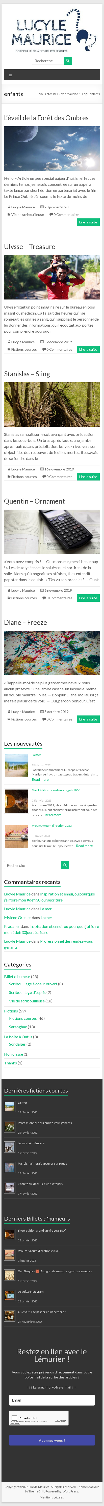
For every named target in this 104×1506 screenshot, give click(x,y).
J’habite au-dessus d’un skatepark (40, 1184)
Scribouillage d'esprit (27, 992)
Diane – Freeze (25, 622)
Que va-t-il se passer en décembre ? (42, 1312)
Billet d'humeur (17, 976)
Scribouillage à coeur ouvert (33, 983)
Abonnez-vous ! (52, 1440)
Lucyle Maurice (23, 207)
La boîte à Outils (18, 1036)
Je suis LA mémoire (31, 1143)
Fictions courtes (24, 349)
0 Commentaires (67, 214)
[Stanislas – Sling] (52, 384)
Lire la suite (88, 222)
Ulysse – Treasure (29, 247)
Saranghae (18, 1026)
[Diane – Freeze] (52, 633)
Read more (40, 779)
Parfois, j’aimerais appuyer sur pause (42, 1163)
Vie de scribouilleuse (27, 214)
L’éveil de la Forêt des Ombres (46, 118)
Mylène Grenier (17, 917)
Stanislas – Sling (27, 374)
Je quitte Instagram (31, 1291)
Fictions (11, 1010)
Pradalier (12, 926)
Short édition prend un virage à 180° (56, 790)
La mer (36, 755)
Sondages (17, 1044)
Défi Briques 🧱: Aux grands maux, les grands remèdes (55, 1271)
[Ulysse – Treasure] (52, 257)
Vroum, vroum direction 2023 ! (53, 825)
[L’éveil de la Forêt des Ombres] (52, 128)
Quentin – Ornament (34, 501)
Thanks (10, 1062)
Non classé (13, 1054)
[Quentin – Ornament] (52, 512)
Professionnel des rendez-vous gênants (45, 1123)
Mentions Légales (52, 1497)
